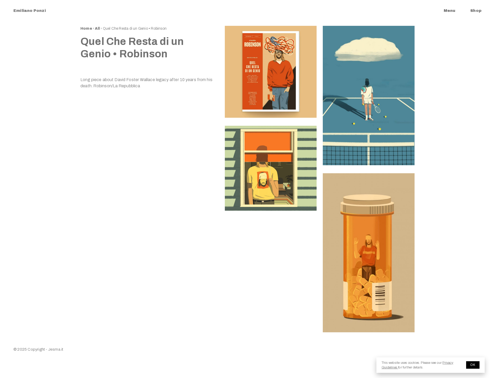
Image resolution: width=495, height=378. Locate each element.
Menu (449, 11)
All (98, 28)
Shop (476, 11)
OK (472, 365)
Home (86, 28)
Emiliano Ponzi (29, 11)
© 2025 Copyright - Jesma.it (38, 349)
